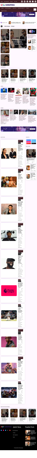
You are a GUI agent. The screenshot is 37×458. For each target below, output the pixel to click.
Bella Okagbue (7, 26)
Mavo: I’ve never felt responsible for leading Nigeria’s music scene (20, 337)
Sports (19, 281)
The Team (15, 1)
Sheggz (13, 26)
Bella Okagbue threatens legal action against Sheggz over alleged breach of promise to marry (4, 37)
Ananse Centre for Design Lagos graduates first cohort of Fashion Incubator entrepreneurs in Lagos (32, 118)
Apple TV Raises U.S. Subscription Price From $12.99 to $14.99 (32, 35)
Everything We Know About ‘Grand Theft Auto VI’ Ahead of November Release (20, 364)
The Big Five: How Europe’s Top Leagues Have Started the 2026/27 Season (20, 285)
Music (19, 332)
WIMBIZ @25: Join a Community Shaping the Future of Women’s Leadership (18, 99)
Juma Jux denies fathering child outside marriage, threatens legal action (32, 79)
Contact (11, 1)
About (2, 1)
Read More (20, 166)
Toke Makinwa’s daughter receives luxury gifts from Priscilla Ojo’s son (10, 22)
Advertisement (6, 1)
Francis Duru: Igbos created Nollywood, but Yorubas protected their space (24, 22)
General (19, 253)
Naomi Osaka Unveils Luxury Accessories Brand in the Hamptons (20, 310)
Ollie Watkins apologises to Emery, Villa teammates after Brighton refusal (20, 387)
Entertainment (4, 35)
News (8, 35)
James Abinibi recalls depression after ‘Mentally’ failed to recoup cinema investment (20, 260)
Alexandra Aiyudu (13, 47)
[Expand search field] (35, 9)
